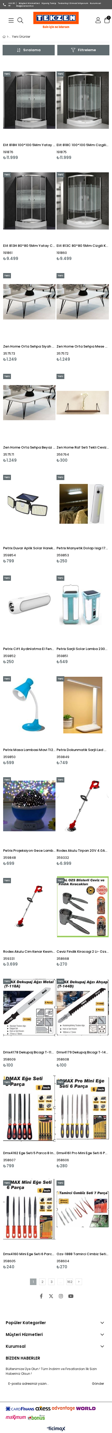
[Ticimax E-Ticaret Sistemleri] (56, 1429)
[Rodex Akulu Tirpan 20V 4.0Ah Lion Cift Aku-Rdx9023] (83, 806)
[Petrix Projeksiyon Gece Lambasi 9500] (29, 806)
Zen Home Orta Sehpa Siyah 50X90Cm (29, 346)
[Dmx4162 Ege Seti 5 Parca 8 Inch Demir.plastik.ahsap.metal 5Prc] (29, 1108)
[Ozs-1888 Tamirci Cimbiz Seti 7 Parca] (83, 1209)
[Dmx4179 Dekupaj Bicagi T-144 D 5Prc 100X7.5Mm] (83, 1007)
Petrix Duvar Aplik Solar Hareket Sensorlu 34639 (29, 548)
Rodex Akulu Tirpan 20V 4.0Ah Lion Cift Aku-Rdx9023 (83, 850)
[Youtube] (71, 1296)
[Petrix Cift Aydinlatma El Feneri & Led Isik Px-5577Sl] (29, 604)
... (60, 1281)
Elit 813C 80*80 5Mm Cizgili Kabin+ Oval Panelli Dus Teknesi (83, 245)
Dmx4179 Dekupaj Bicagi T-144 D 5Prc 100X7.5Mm (83, 1052)
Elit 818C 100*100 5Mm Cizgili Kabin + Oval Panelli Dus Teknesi (83, 144)
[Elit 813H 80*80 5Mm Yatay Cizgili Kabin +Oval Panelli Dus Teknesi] (29, 201)
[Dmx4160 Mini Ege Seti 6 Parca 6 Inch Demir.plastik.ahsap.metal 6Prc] (29, 1209)
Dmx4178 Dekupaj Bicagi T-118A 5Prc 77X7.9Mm (29, 1052)
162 (69, 1281)
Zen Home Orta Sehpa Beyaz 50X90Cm (29, 447)
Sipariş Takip (48, 3)
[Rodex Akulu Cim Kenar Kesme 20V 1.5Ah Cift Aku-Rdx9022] (29, 906)
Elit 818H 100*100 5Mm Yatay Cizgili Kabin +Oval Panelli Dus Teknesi (29, 144)
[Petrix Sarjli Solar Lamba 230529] (83, 604)
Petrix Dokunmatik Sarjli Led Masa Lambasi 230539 (83, 749)
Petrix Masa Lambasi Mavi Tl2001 (29, 749)
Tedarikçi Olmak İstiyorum (73, 3)
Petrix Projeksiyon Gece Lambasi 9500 (29, 850)
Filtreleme (87, 49)
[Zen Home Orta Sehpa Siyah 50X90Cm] (29, 302)
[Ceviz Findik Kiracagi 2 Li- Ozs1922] (83, 906)
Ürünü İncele (40, 110)
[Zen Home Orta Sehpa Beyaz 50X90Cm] (29, 402)
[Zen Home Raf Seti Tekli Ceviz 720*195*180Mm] (83, 402)
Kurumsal (95, 3)
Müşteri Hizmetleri (29, 3)
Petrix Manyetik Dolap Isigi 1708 (83, 548)
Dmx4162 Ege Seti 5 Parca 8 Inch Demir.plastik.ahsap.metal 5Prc (29, 1152)
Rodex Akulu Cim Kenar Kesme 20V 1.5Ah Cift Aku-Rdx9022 (29, 951)
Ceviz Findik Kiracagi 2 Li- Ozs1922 (83, 951)
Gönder (98, 1383)
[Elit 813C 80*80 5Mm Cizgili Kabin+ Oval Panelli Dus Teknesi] (83, 201)
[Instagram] (61, 1296)
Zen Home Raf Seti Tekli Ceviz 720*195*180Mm (83, 447)
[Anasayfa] (7, 36)
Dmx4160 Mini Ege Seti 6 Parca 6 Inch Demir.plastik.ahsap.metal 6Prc (29, 1253)
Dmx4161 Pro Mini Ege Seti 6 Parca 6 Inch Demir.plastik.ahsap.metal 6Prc (83, 1152)
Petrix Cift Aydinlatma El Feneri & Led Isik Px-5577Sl (29, 648)
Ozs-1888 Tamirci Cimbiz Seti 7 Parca (83, 1253)
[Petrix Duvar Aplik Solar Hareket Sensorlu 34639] (29, 503)
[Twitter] (51, 1296)
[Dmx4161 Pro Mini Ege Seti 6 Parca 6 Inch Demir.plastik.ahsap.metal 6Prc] (83, 1108)
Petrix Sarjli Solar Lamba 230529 (83, 648)
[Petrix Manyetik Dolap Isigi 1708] (83, 503)
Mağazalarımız (25, 6)
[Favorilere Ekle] (29, 110)
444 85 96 (11, 4)
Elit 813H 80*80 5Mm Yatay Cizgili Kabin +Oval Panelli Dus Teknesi (29, 245)
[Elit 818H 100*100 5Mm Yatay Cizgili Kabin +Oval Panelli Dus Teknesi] (29, 100)
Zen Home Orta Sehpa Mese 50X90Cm (83, 346)
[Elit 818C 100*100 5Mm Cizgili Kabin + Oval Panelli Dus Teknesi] (83, 100)
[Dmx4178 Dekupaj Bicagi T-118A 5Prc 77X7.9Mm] (29, 1007)
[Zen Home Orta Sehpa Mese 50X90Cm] (83, 302)
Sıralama (32, 49)
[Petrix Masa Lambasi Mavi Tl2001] (29, 705)
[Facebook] (41, 1296)
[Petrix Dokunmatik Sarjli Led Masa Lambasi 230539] (83, 705)
